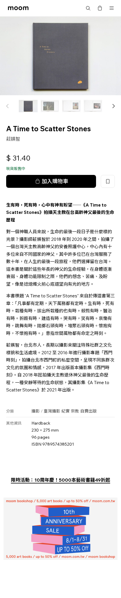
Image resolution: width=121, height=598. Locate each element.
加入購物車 (55, 181)
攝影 (35, 411)
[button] (113, 106)
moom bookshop (18, 8)
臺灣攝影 (52, 411)
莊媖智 (13, 139)
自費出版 (88, 411)
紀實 (65, 411)
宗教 (75, 411)
